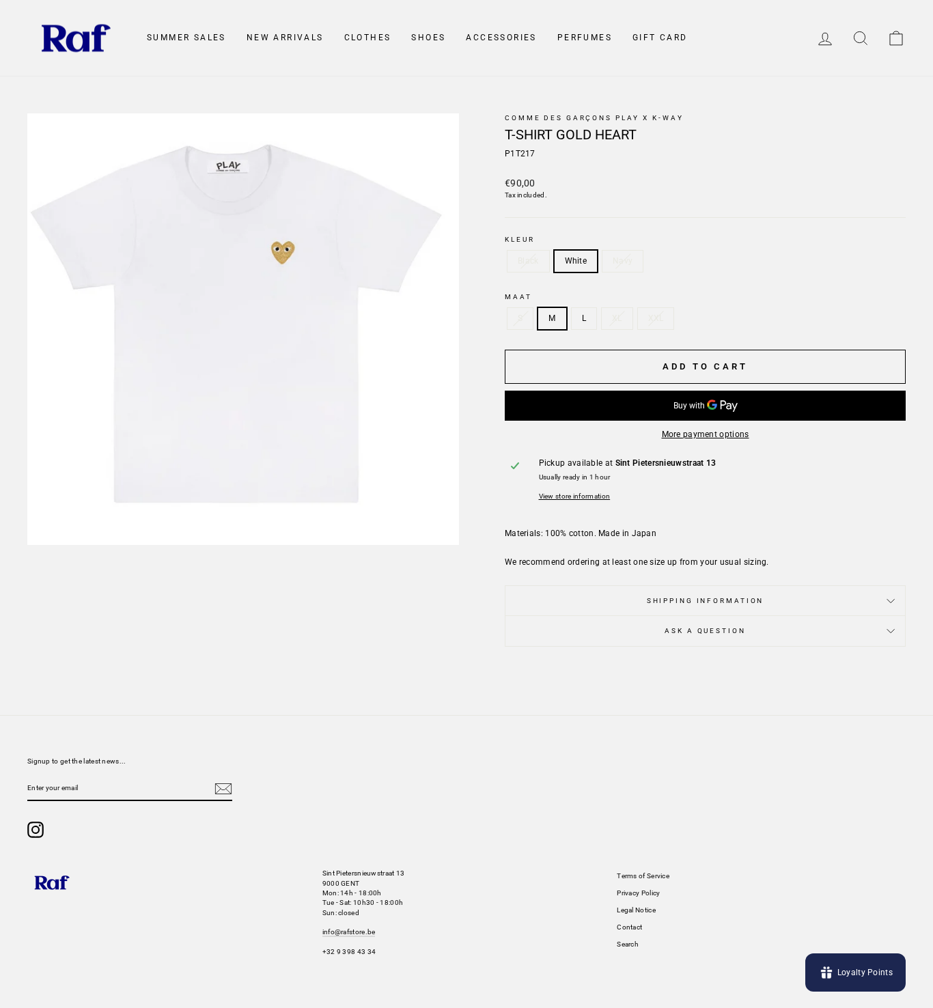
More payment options (705, 434)
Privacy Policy (638, 893)
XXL (656, 318)
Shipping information (705, 600)
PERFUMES (584, 37)
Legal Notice (636, 910)
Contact (629, 927)
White (576, 261)
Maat (518, 296)
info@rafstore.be (349, 932)
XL (617, 318)
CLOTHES (367, 37)
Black (528, 261)
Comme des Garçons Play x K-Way (594, 118)
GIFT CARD (660, 37)
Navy (622, 261)
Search (628, 944)
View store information (575, 496)
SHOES (428, 37)
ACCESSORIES (501, 37)
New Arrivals (285, 37)
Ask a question (705, 630)
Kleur (519, 239)
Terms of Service (643, 876)
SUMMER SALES (186, 37)
